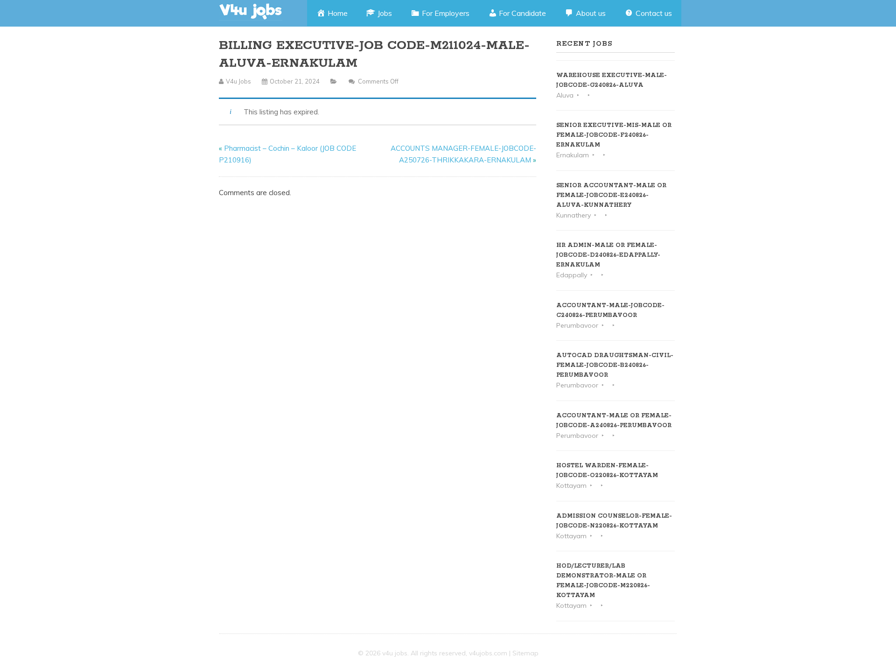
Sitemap (525, 653)
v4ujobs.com (488, 653)
